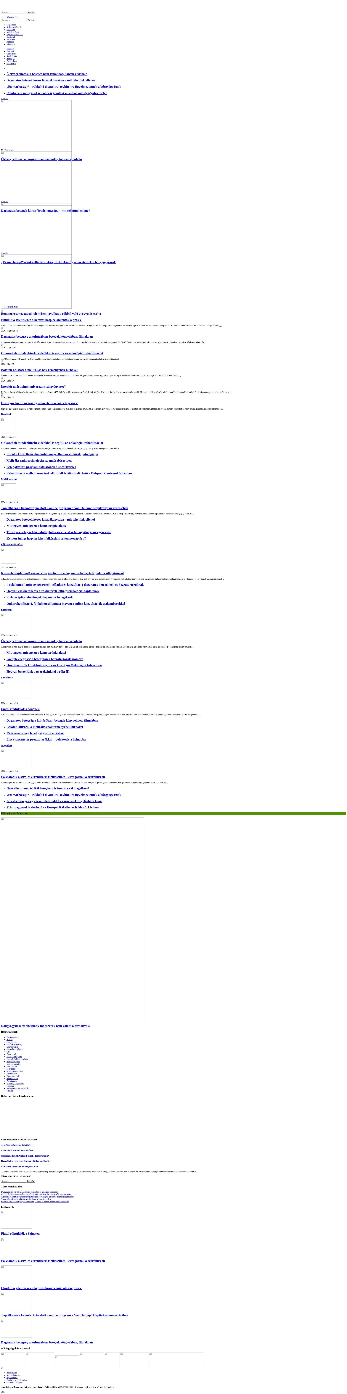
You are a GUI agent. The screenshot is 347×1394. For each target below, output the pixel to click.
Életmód (10, 51)
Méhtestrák (11, 1069)
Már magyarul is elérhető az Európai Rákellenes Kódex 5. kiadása (53, 807)
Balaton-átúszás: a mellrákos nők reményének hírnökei (39, 370)
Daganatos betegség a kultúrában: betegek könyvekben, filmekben (47, 336)
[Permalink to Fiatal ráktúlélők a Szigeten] (16, 698)
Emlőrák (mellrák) (14, 1044)
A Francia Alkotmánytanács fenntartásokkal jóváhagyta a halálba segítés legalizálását (37, 1197)
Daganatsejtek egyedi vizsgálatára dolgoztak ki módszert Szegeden (29, 1192)
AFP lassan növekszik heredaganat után (19, 1166)
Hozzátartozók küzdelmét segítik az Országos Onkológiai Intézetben (54, 665)
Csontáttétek (12, 1042)
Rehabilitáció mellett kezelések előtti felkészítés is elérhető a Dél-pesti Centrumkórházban (69, 473)
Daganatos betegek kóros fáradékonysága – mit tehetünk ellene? (51, 80)
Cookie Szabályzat (15, 1382)
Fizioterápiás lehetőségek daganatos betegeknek (40, 597)
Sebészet (10, 49)
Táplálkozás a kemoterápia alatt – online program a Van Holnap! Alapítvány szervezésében (64, 508)
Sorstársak (11, 37)
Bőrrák (9, 1039)
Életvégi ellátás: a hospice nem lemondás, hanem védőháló (47, 74)
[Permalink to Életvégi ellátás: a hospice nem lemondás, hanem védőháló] (16, 631)
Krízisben (11, 39)
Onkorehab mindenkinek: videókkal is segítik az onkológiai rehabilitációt (52, 353)
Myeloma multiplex (15, 1071)
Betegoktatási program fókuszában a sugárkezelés (41, 467)
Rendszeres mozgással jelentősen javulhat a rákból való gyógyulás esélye (57, 93)
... (220, 325)
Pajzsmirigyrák (13, 1076)
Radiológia (11, 63)
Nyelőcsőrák (12, 1074)
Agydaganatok (13, 1037)
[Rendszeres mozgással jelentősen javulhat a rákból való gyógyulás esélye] (173, 281)
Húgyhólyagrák (13, 1061)
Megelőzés (11, 25)
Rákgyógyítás (173, 5)
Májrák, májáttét (13, 1064)
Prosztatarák (12, 1081)
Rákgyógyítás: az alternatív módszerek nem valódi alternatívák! (45, 1026)
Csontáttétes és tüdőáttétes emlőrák (17, 1150)
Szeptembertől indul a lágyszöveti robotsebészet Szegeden (26, 1199)
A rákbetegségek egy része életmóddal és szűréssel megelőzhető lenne (54, 801)
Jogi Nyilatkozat (13, 1375)
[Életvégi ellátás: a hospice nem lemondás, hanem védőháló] (173, 127)
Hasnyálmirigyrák (14, 1056)
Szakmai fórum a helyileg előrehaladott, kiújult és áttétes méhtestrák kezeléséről (35, 1201)
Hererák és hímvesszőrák (17, 1059)
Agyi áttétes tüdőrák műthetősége (16, 1145)
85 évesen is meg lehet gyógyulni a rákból (35, 733)
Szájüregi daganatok (15, 1083)
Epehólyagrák (12, 1047)
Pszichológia (12, 61)
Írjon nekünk (12, 1377)
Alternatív (11, 44)
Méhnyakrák (12, 1066)
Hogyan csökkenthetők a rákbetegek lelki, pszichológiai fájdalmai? (53, 591)
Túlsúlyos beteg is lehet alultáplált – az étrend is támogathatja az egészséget (59, 532)
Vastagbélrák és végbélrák (18, 1088)
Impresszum (12, 1373)
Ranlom (110, 1387)
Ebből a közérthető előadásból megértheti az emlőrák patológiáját (52, 454)
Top (2, 1391)
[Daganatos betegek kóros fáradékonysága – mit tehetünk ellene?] (173, 178)
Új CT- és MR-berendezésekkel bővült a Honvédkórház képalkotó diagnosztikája (36, 1194)
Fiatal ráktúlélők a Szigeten (20, 709)
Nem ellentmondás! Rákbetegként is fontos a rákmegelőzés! (48, 788)
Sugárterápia (12, 56)
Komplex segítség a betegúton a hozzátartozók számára (45, 659)
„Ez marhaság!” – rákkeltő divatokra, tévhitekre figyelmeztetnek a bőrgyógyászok (64, 86)
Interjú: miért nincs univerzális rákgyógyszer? (33, 386)
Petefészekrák (12, 1078)
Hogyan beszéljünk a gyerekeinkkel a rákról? (38, 671)
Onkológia (11, 54)
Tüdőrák (10, 1086)
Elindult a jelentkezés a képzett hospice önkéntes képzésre (41, 320)
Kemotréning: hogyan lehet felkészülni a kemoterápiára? (46, 538)
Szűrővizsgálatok (14, 27)
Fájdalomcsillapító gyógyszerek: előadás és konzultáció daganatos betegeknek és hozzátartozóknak (75, 584)
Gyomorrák (11, 1054)
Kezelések (11, 29)
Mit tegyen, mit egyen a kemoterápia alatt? (36, 525)
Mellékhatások (13, 32)
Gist (8, 1052)
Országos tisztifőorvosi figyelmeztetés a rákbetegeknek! (39, 403)
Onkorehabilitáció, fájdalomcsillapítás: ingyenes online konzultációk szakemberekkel (66, 603)
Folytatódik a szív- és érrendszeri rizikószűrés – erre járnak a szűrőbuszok (53, 777)
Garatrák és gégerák (15, 1049)
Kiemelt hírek (12, 307)
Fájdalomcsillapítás (15, 34)
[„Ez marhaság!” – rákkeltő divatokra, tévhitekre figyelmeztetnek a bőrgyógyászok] (173, 230)
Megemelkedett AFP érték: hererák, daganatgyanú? (25, 1156)
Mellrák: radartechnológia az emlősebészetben (39, 460)
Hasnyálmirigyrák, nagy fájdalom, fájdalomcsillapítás (25, 1161)
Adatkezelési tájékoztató (17, 1380)
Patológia (11, 58)
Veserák (10, 1091)
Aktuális (10, 42)
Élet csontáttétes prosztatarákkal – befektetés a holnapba (46, 739)
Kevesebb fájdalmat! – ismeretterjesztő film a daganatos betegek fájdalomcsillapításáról (62, 573)
